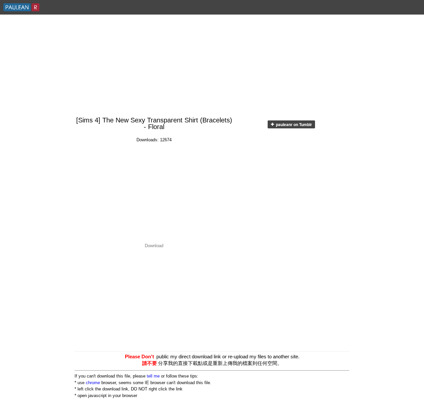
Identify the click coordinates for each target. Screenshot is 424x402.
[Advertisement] (212, 66)
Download (154, 245)
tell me (153, 376)
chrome (93, 382)
